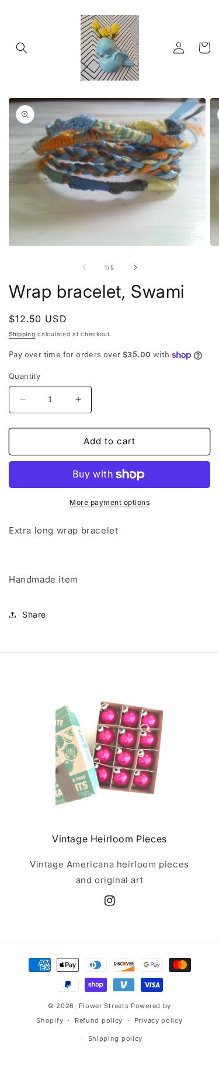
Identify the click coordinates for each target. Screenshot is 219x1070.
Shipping (22, 333)
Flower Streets (104, 1006)
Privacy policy (158, 1020)
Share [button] (34, 614)
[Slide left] (84, 267)
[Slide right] (135, 267)
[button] (21, 48)
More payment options (109, 502)
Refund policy (99, 1020)
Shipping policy (115, 1038)
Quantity (24, 376)
